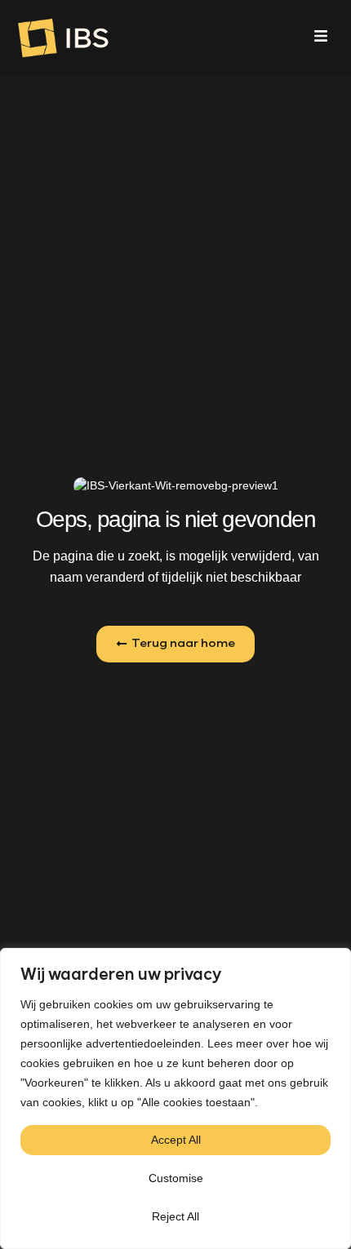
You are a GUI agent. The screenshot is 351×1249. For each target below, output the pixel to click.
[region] (175, 1098)
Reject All (175, 1216)
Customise (176, 1178)
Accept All (176, 1139)
